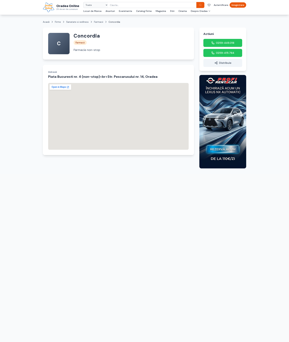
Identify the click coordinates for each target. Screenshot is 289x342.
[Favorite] (209, 5)
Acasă (46, 21)
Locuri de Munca (92, 11)
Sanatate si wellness (77, 21)
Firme (58, 21)
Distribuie (225, 63)
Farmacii (98, 21)
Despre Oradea (199, 11)
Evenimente (125, 11)
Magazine (161, 11)
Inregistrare (238, 5)
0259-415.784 (225, 53)
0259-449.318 (225, 43)
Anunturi (110, 11)
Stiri (172, 11)
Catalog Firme (144, 11)
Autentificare (221, 5)
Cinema (182, 11)
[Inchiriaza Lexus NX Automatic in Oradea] (222, 121)
